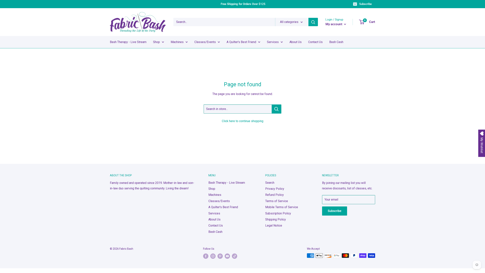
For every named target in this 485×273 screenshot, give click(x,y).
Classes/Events (205, 42)
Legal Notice (273, 225)
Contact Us (315, 42)
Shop (156, 42)
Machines (177, 42)
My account (334, 24)
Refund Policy (274, 195)
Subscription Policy (278, 213)
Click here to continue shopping (242, 121)
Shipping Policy (275, 219)
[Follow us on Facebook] (205, 256)
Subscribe (365, 4)
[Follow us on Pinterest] (220, 256)
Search (269, 182)
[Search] (313, 22)
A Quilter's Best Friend (241, 42)
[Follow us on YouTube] (227, 256)
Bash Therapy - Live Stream (128, 42)
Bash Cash (336, 42)
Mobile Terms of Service (281, 207)
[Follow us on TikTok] (234, 256)
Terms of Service (276, 201)
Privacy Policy (274, 189)
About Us (295, 42)
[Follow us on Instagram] (213, 256)
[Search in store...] (276, 109)
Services (273, 42)
